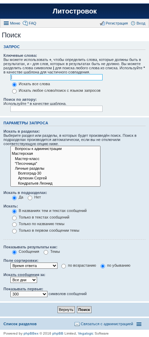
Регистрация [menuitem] (117, 23)
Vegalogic (86, 333)
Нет (37, 197)
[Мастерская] (55, 153)
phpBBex (31, 333)
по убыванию (118, 265)
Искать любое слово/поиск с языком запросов (59, 90)
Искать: (10, 206)
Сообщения (28, 251)
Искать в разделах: (21, 131)
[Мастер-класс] (55, 159)
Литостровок (75, 11)
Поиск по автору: (20, 99)
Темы (54, 251)
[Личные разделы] (55, 168)
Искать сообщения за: (24, 275)
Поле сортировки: (20, 260)
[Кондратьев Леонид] (55, 183)
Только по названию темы (41, 224)
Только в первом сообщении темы (48, 230)
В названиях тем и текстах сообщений (52, 211)
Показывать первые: (23, 289)
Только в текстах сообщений (43, 217)
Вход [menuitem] (141, 23)
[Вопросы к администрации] (55, 149)
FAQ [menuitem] (32, 23)
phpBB (57, 333)
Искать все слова (34, 84)
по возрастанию (81, 265)
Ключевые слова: (20, 55)
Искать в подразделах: (25, 192)
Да (20, 197)
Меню (15, 23)
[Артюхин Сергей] (55, 178)
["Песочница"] (55, 163)
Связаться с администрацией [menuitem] (107, 324)
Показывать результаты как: (30, 247)
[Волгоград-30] (55, 173)
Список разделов (20, 324)
